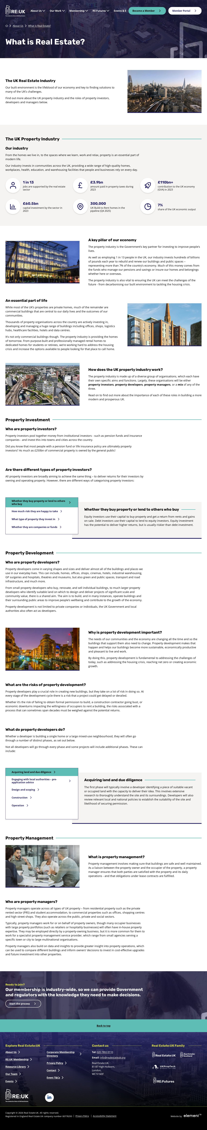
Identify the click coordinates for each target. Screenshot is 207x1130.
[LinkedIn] (49, 1097)
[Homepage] (15, 11)
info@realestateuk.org (112, 1057)
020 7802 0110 (105, 1052)
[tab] (42, 502)
